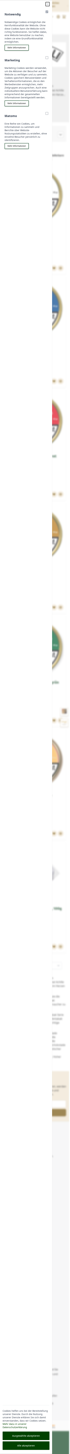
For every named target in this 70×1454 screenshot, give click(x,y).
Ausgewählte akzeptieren (26, 1435)
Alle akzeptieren (26, 1445)
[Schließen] (47, 4)
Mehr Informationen (16, 47)
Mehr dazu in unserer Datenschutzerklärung (15, 1425)
